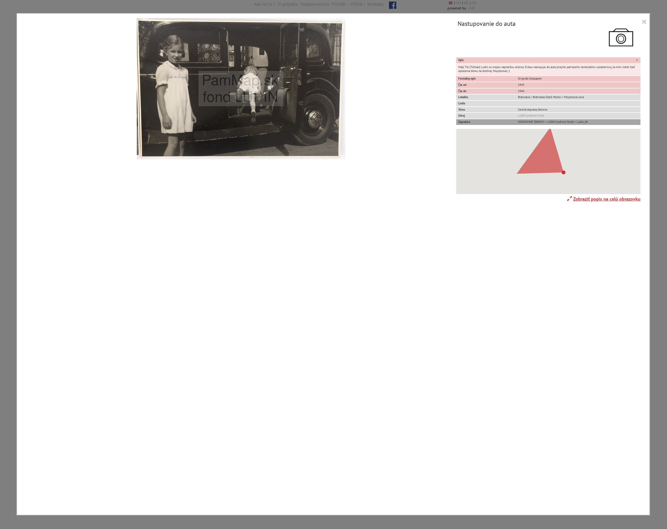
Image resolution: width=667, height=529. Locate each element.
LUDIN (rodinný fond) (531, 115)
